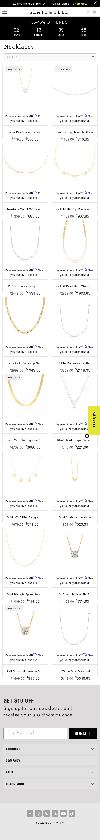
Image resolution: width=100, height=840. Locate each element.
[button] (94, 420)
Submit (82, 733)
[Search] (88, 12)
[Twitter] (55, 813)
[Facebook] (30, 813)
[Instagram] (38, 813)
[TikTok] (72, 813)
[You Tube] (63, 813)
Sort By (12, 57)
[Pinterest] (46, 813)
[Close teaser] (87, 436)
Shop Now (80, 3)
